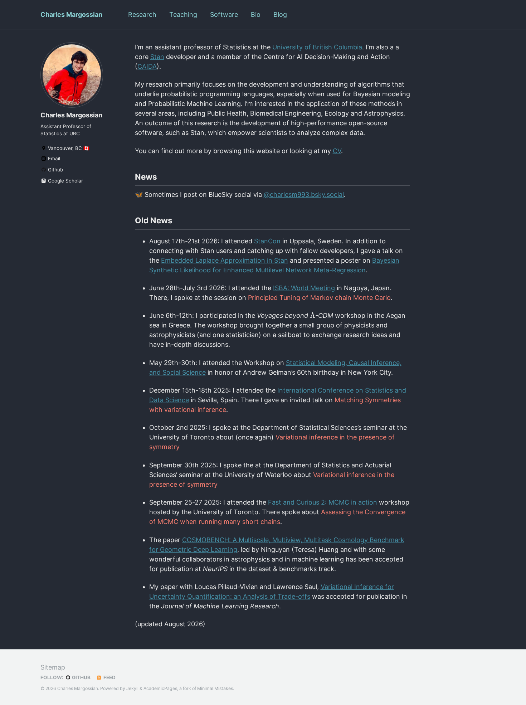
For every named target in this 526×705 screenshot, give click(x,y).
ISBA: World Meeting (304, 288)
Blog (280, 14)
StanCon (267, 241)
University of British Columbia (317, 47)
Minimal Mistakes (215, 688)
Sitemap (52, 667)
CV (337, 151)
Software (224, 14)
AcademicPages (160, 688)
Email (53, 158)
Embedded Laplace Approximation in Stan (224, 260)
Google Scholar (65, 181)
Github (55, 169)
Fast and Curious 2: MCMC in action (322, 502)
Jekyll (132, 688)
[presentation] (312, 315)
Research (142, 14)
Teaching (183, 14)
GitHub (81, 677)
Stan (157, 56)
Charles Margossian (71, 14)
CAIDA (147, 66)
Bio (255, 14)
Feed (109, 677)
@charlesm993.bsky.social (304, 194)
